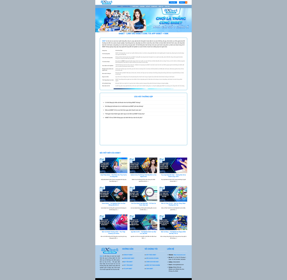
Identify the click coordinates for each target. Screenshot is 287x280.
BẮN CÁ (161, 6)
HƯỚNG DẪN (126, 6)
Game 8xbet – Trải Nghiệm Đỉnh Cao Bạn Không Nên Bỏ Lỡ (113, 204)
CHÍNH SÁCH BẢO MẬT (152, 261)
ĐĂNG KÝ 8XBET (128, 255)
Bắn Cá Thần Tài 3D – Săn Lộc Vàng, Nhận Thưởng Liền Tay (173, 204)
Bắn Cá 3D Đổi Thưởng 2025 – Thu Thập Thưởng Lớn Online (113, 232)
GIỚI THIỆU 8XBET (151, 255)
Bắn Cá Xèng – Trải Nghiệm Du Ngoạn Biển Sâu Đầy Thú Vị (173, 232)
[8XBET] (106, 2)
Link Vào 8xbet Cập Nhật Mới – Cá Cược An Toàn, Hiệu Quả (143, 204)
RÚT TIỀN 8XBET (128, 265)
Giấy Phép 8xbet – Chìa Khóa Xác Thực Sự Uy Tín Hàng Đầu (114, 175)
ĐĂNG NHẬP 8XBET (129, 258)
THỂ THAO (135, 6)
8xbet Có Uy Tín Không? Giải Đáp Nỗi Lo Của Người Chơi (143, 175)
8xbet (101, 256)
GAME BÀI (154, 6)
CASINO (142, 6)
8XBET (119, 6)
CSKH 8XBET (149, 268)
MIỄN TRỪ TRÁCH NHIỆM (153, 265)
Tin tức (167, 6)
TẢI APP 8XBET (128, 268)
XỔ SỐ (148, 6)
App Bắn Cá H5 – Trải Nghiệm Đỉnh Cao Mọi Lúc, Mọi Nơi (143, 232)
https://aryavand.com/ (180, 255)
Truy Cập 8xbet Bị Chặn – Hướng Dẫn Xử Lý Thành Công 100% (173, 175)
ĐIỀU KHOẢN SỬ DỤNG (152, 258)
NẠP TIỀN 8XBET (128, 261)
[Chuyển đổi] (103, 102)
